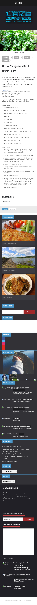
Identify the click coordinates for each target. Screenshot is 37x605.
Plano (28, 426)
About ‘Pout (16, 420)
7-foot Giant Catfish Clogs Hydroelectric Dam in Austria (22, 568)
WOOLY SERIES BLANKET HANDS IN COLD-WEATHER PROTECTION (22, 393)
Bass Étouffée (8, 297)
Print (7, 90)
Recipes (12, 209)
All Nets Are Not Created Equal (11, 446)
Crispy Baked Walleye (10, 243)
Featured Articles (19, 389)
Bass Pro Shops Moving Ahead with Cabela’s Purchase (24, 580)
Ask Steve (16, 418)
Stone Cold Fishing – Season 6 (21, 401)
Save (4, 90)
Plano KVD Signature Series (20, 436)
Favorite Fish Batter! (9, 270)
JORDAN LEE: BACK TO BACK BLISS (22, 428)
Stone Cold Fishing (27, 399)
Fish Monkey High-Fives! (9, 461)
